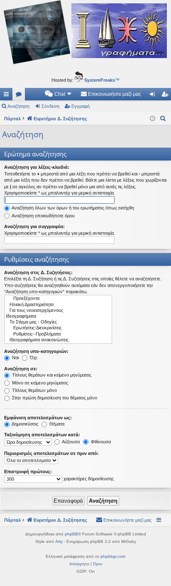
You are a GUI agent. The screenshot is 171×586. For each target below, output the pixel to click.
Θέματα (56, 423)
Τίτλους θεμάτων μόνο (34, 390)
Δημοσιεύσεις (24, 423)
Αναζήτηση (18, 106)
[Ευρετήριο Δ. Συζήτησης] (85, 33)
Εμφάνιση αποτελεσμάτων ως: (38, 417)
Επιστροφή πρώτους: (28, 471)
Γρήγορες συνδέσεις (7, 95)
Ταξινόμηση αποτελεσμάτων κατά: (42, 434)
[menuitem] (58, 94)
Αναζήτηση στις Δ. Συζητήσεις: (38, 272)
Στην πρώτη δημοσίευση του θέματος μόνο (54, 397)
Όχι (33, 357)
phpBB (71, 534)
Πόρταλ (12, 118)
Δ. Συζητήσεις (20, 95)
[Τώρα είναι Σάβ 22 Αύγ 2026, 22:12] (152, 119)
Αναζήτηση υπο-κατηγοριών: (36, 351)
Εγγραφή (80, 106)
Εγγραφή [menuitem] (166, 95)
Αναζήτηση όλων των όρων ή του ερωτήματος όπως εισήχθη (72, 207)
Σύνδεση (50, 106)
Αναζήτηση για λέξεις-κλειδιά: (36, 167)
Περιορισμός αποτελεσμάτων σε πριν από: (51, 453)
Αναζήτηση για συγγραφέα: (34, 226)
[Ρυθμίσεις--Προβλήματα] (58, 334)
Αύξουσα (70, 441)
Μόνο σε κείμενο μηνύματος (39, 382)
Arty (59, 541)
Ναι (15, 357)
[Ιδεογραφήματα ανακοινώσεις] (58, 340)
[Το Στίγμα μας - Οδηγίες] (58, 322)
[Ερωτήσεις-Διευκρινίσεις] (58, 328)
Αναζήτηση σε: (20, 368)
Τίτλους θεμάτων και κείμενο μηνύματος (51, 374)
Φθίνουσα (100, 441)
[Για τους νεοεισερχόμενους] (58, 311)
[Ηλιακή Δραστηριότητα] (58, 305)
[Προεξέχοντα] (58, 299)
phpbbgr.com (112, 556)
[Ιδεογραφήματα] (58, 316)
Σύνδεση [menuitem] (154, 95)
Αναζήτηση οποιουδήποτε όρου (43, 215)
